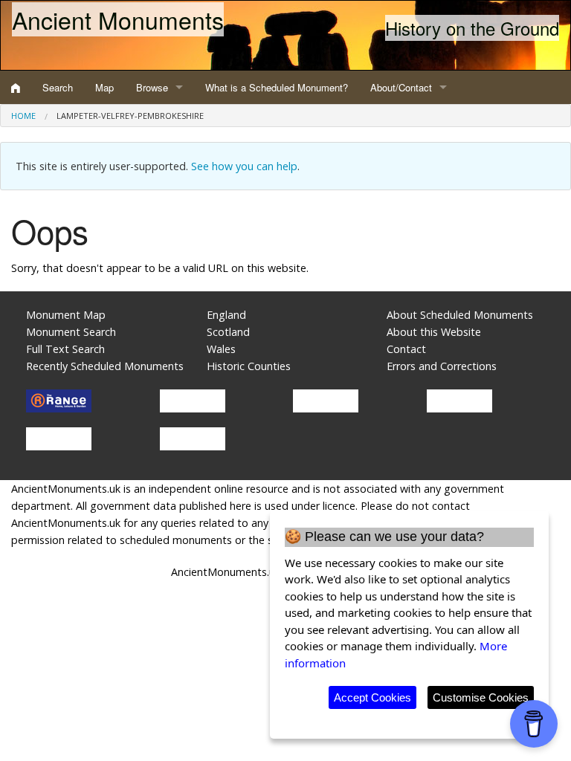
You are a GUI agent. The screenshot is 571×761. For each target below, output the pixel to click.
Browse (152, 87)
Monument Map (66, 315)
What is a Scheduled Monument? (276, 87)
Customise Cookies (481, 697)
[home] (15, 88)
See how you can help (244, 166)
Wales (221, 349)
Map (104, 87)
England (226, 315)
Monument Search (71, 332)
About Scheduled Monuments (460, 315)
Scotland (228, 332)
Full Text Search (65, 349)
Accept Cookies (372, 697)
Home (23, 115)
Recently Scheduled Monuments (105, 366)
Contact (406, 349)
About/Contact (401, 87)
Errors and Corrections (442, 366)
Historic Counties (249, 366)
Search (57, 87)
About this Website (434, 332)
